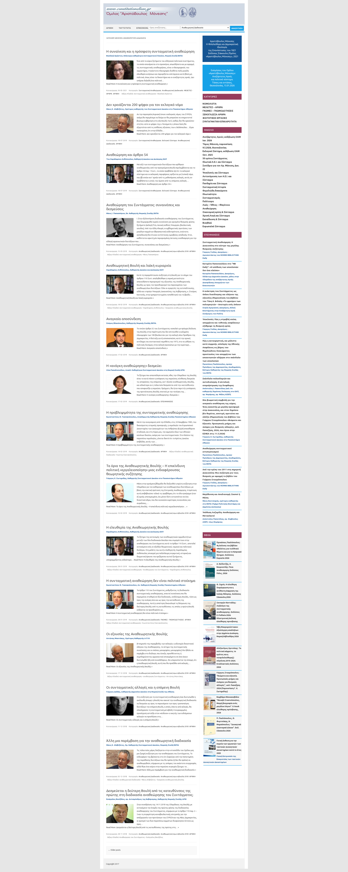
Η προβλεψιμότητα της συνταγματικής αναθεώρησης (147, 412)
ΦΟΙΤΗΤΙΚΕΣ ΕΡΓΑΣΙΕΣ (215, 118)
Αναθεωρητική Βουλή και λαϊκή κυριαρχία (138, 265)
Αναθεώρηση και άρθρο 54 (127, 155)
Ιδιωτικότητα (209, 194)
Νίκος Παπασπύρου (151, 254)
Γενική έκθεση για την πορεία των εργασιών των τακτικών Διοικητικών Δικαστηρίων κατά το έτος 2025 (229, 747)
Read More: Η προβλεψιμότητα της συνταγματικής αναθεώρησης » (135, 445)
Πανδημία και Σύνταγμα (215, 183)
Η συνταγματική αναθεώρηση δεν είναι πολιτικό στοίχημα (150, 581)
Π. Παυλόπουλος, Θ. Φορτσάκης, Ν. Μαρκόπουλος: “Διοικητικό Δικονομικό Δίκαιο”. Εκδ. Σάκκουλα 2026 (229, 724)
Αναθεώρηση (209, 208)
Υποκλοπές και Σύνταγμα (216, 172)
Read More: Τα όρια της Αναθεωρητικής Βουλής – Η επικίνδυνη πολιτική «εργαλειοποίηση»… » (146, 506)
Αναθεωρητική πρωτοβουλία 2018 (174, 251)
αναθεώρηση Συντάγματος (154, 676)
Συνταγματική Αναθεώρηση (150, 90)
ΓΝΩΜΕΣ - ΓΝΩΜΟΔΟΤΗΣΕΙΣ (172, 620)
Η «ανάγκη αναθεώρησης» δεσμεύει (133, 366)
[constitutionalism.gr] (153, 20)
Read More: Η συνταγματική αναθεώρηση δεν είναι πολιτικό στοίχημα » (137, 613)
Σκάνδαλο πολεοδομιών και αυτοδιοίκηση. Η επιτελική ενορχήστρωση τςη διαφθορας (218, 381)
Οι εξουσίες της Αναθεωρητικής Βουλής (137, 634)
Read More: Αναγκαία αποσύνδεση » (152, 348)
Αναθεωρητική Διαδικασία (172, 90)
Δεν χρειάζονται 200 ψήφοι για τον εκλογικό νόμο (144, 105)
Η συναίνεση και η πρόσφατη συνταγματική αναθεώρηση (150, 51)
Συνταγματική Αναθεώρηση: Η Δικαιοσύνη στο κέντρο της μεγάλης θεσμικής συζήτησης (221, 245)
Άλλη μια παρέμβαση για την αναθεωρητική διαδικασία (148, 741)
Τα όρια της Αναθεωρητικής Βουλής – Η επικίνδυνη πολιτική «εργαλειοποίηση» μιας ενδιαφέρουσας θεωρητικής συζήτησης (145, 470)
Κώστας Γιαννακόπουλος (126, 455)
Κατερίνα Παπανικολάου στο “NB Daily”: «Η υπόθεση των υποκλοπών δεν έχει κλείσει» (220, 267)
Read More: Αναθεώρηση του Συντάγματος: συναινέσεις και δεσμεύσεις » (138, 245)
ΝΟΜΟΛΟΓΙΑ (210, 104)
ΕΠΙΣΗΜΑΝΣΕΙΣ (167, 401)
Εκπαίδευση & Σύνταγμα (215, 219)
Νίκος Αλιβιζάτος (149, 780)
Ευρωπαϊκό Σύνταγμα (214, 226)
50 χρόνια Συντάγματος (215, 158)
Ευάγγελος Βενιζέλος (154, 837)
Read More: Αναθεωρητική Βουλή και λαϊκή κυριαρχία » (130, 298)
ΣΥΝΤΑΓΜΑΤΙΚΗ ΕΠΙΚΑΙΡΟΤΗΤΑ (220, 121)
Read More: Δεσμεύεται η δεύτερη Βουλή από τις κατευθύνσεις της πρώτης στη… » (142, 827)
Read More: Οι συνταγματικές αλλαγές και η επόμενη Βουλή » (132, 720)
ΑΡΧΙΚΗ (109, 28)
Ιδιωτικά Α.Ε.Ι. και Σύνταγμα (217, 162)
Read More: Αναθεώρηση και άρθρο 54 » (154, 184)
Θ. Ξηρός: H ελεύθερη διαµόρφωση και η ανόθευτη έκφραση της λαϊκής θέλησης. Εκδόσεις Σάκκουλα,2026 (229, 590)
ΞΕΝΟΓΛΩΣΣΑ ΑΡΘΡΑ (214, 114)
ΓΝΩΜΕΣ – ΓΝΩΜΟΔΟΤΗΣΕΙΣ (218, 111)
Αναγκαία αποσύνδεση (123, 319)
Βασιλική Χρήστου (165, 94)
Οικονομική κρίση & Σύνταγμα (218, 212)
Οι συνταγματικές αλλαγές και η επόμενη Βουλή (143, 687)
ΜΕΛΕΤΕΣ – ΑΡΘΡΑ (213, 107)
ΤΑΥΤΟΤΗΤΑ (125, 28)
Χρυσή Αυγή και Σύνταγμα (216, 215)
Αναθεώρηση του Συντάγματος (156, 570)
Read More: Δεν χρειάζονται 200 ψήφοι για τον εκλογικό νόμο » (164, 134)
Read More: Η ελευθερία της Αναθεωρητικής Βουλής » (157, 560)
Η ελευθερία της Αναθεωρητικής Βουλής (137, 527)
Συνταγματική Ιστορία (214, 187)
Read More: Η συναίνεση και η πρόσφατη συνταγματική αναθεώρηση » (137, 84)
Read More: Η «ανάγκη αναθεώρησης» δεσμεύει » (158, 395)
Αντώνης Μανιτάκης (175, 676)
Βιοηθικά (207, 223)
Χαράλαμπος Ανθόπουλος (153, 308)
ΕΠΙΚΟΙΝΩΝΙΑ (142, 28)
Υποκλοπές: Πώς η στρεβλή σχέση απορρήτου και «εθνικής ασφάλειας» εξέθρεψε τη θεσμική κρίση (221, 322)
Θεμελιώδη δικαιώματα (215, 190)
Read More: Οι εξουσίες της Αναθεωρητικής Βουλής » (129, 666)
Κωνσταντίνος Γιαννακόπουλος (155, 623)
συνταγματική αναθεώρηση (145, 94)
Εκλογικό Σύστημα (169, 140)
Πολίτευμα (208, 201)
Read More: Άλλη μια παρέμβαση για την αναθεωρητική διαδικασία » (166, 770)
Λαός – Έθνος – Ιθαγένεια (216, 205)
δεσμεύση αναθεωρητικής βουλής (178, 308)
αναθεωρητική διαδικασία (129, 780)
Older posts (114, 850)
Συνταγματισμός (211, 198)
